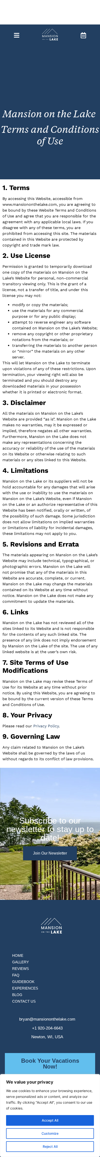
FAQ (15, 975)
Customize (50, 1133)
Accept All (50, 1120)
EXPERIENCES (25, 988)
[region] (50, 1115)
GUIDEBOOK (23, 982)
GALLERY (20, 962)
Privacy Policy (46, 726)
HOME (17, 955)
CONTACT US (24, 1001)
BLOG (17, 995)
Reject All (50, 1146)
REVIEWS (20, 969)
